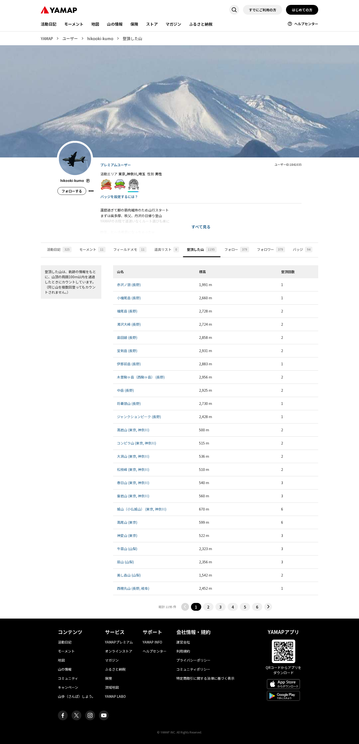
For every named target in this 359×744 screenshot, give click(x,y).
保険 (134, 24)
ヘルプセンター (306, 23)
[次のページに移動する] (268, 607)
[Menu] (91, 191)
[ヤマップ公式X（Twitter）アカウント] (76, 715)
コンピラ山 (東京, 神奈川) (136, 443)
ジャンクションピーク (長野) (139, 416)
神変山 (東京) (127, 535)
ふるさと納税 (200, 24)
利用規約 (183, 651)
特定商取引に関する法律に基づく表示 (205, 678)
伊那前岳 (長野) (129, 363)
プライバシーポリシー (193, 660)
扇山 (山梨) (125, 561)
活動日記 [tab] (58, 249)
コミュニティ (68, 678)
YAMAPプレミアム (119, 642)
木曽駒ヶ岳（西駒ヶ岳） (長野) (141, 377)
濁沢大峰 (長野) (129, 324)
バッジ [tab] (301, 249)
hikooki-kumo (100, 38)
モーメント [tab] (91, 249)
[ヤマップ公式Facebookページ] (63, 715)
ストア (152, 24)
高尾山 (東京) (127, 522)
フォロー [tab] (235, 249)
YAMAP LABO (115, 696)
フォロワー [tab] (270, 249)
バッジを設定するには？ (119, 196)
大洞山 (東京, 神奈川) (133, 456)
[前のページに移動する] (185, 607)
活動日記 (48, 24)
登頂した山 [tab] (201, 249)
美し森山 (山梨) (129, 575)
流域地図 (112, 687)
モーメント (74, 24)
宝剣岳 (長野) (127, 350)
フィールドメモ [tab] (129, 249)
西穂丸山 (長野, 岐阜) (133, 588)
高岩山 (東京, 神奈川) (133, 429)
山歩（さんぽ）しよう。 (76, 696)
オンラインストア (118, 651)
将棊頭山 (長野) (129, 403)
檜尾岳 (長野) (127, 311)
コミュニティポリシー (193, 669)
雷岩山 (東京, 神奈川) (133, 495)
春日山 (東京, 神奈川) (133, 482)
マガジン (173, 24)
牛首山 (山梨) (127, 548)
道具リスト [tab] (165, 249)
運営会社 (183, 642)
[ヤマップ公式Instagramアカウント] (90, 715)
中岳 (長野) (125, 390)
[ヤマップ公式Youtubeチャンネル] (104, 715)
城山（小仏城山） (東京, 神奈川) (141, 509)
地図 (95, 24)
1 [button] (196, 607)
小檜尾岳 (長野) (129, 297)
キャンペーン (68, 687)
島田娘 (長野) (127, 337)
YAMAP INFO (152, 642)
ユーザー (70, 38)
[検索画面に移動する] (234, 10)
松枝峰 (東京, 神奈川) (133, 469)
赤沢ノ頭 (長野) (129, 284)
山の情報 (115, 24)
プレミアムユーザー (115, 164)
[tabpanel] (179, 438)
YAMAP (47, 38)
